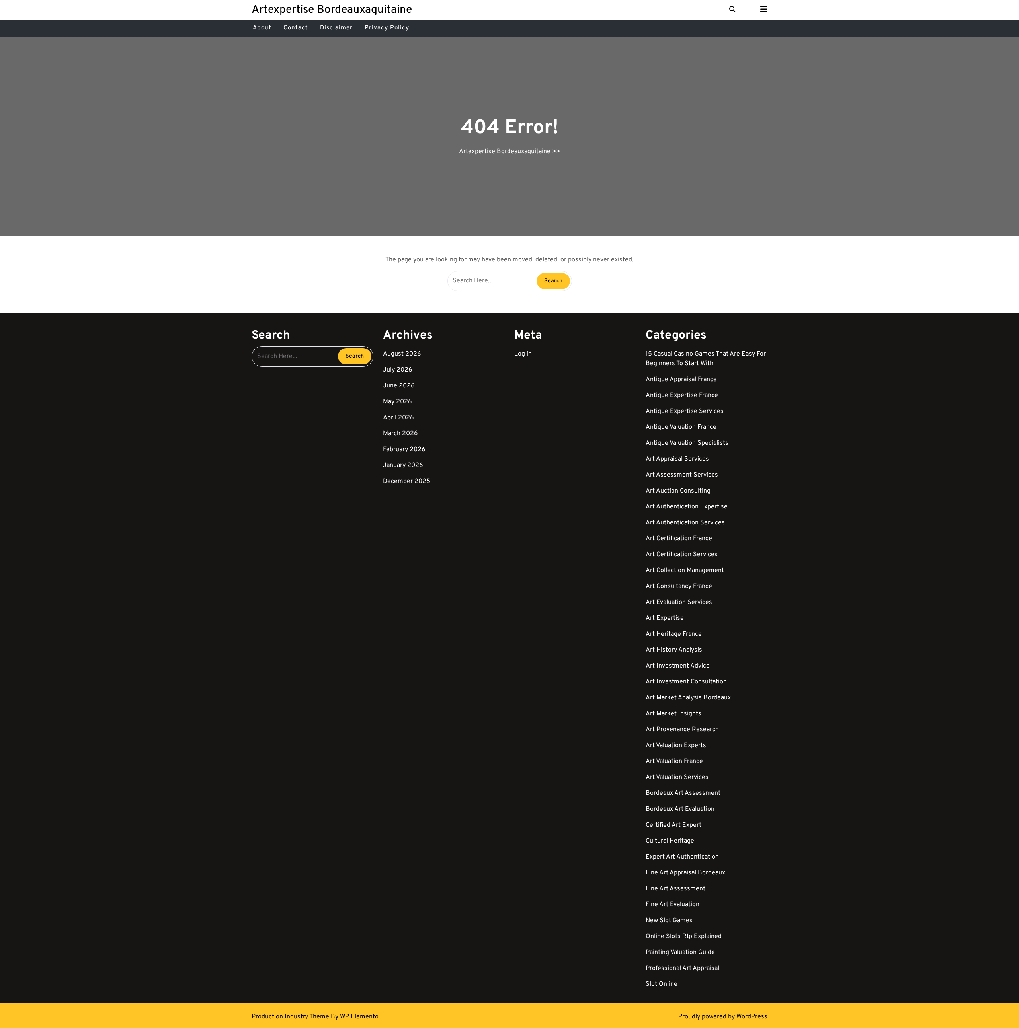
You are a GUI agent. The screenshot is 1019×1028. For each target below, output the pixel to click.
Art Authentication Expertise (687, 507)
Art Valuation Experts (676, 746)
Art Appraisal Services (677, 459)
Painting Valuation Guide (680, 952)
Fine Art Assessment (675, 889)
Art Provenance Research (682, 730)
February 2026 (404, 450)
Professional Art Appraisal (682, 968)
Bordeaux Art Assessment (683, 793)
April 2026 (398, 418)
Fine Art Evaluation (672, 905)
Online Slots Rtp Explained (684, 936)
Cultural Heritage (670, 841)
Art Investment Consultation (686, 682)
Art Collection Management (685, 570)
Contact (295, 28)
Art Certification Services (682, 555)
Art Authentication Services (685, 523)
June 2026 (399, 386)
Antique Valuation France (681, 427)
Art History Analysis (674, 650)
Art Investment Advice (678, 666)
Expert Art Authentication (682, 857)
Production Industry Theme (291, 1017)
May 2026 (397, 402)
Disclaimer (336, 28)
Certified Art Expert (673, 825)
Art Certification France (679, 539)
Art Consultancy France (679, 586)
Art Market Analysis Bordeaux (688, 698)
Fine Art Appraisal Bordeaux (685, 873)
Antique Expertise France (682, 395)
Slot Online (661, 984)
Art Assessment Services (682, 475)
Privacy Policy (387, 28)
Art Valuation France (674, 761)
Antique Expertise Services (685, 411)
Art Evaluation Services (679, 602)
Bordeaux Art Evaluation (680, 809)
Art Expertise (665, 618)
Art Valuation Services (677, 777)
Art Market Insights (673, 714)
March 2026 (400, 434)
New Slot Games (669, 921)
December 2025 (406, 481)
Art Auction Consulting (678, 491)
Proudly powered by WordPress (722, 1017)
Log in (523, 354)
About (262, 28)
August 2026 (402, 354)
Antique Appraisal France (681, 380)
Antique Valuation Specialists (687, 443)
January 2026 (403, 465)
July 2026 (397, 370)
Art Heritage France (674, 634)
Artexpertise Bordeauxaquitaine (332, 10)
